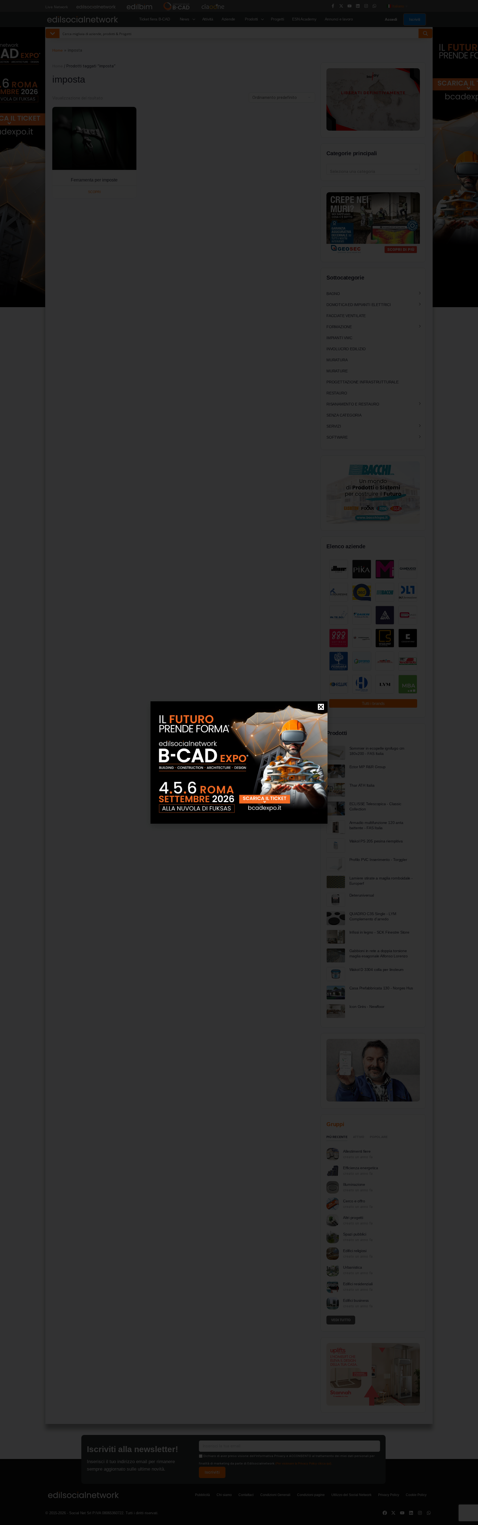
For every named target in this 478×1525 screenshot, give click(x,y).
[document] (239, 762)
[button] (321, 707)
